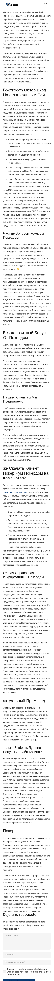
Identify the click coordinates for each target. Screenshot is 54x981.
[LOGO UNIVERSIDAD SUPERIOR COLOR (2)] (12, 3)
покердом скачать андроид (15, 492)
